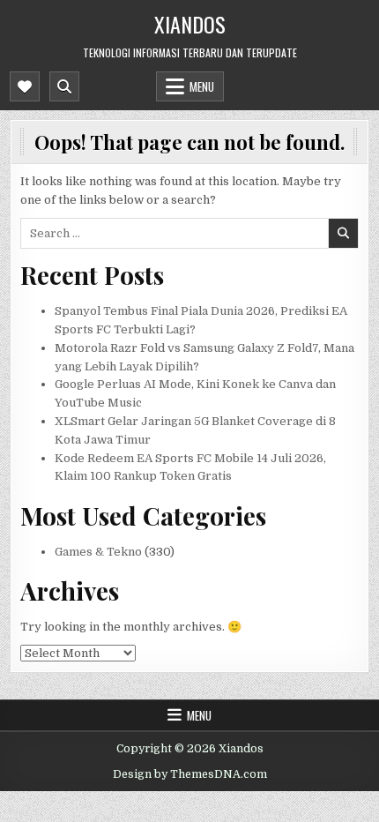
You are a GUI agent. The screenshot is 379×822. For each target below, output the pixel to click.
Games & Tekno (98, 551)
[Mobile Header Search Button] (64, 86)
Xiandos (190, 24)
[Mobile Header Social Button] (25, 86)
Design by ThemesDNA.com (190, 774)
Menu (202, 86)
